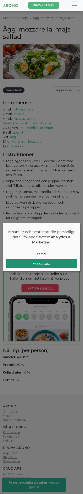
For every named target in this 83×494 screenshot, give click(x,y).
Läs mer (40, 254)
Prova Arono (43, 5)
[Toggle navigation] (74, 5)
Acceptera (41, 264)
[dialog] (41, 247)
